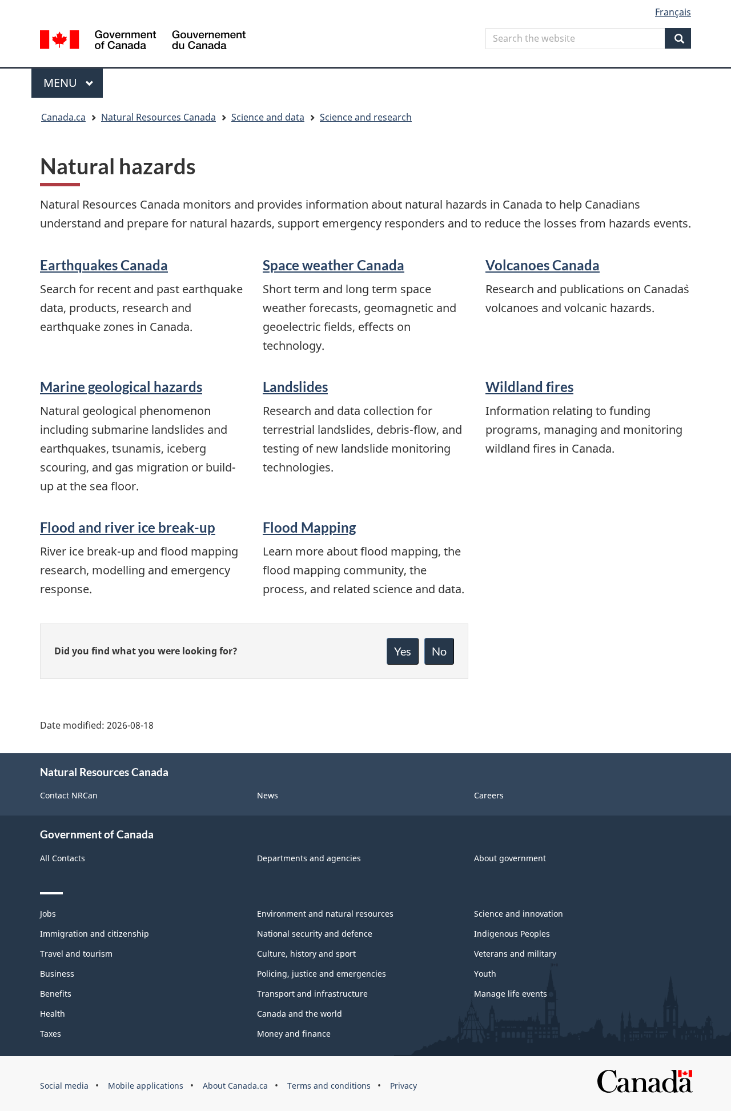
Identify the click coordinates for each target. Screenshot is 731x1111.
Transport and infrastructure (312, 993)
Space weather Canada (333, 265)
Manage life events (510, 993)
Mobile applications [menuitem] (145, 1085)
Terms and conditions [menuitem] (329, 1085)
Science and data (267, 117)
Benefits (55, 993)
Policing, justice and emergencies (321, 973)
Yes (402, 651)
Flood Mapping (309, 527)
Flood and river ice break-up (127, 527)
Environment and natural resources (325, 913)
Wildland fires (529, 386)
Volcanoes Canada (542, 265)
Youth (485, 973)
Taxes (50, 1033)
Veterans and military (515, 953)
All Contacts (62, 858)
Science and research (366, 117)
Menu (61, 82)
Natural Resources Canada (158, 117)
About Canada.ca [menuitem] (235, 1085)
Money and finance (294, 1033)
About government (510, 858)
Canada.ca (63, 117)
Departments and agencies (309, 858)
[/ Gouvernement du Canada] (143, 41)
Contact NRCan (69, 795)
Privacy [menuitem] (403, 1085)
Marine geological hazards (121, 386)
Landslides (295, 386)
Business (57, 973)
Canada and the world (299, 1013)
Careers (489, 795)
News (267, 795)
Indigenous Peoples (512, 933)
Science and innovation (518, 913)
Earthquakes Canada (104, 265)
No (439, 651)
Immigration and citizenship (94, 933)
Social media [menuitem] (64, 1085)
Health (52, 1013)
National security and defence (314, 933)
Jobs (48, 913)
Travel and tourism (76, 953)
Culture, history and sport (306, 953)
